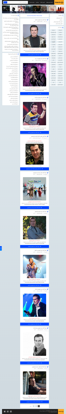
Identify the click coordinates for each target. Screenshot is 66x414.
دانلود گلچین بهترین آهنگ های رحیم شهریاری (39, 136)
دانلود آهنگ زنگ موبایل (14, 64)
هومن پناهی (53, 73)
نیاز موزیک (59, 2)
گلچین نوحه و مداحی (59, 23)
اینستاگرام (11, 411)
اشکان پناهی (53, 55)
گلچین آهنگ (42, 2)
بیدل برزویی (60, 46)
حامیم (53, 60)
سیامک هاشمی (53, 53)
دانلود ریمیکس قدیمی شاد (14, 88)
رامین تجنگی (53, 80)
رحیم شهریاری (60, 75)
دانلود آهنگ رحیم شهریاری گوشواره (41, 211)
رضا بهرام (53, 30)
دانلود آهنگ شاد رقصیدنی (14, 60)
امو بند (53, 51)
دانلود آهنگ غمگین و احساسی (13, 81)
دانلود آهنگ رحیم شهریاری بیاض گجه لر (40, 328)
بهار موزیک (53, 57)
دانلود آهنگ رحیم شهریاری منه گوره (41, 250)
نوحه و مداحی (32, 2)
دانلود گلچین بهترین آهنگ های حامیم (12, 30)
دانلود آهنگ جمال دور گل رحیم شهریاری (40, 172)
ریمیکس (37, 2)
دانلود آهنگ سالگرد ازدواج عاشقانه (12, 94)
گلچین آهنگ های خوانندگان (58, 21)
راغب (53, 82)
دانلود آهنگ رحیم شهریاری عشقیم (41, 19)
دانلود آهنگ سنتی (15, 103)
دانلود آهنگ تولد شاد (14, 62)
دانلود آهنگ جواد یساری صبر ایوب (12, 44)
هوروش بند (53, 44)
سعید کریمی (53, 66)
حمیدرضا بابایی (53, 77)
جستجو (5, 2)
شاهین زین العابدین (53, 42)
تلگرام (8, 411)
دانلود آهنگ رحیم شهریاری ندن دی (41, 58)
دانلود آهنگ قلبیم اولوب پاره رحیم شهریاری (39, 366)
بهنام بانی (60, 32)
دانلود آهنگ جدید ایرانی (14, 56)
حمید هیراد (60, 51)
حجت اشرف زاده (60, 36)
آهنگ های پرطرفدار (49, 2)
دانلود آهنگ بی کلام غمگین (13, 73)
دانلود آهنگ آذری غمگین (14, 92)
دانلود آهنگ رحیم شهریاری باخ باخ (41, 289)
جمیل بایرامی (53, 75)
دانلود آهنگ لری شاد (15, 71)
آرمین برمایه (60, 44)
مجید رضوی (53, 36)
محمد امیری (60, 71)
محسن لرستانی (53, 62)
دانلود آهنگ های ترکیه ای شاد (13, 75)
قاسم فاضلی (53, 64)
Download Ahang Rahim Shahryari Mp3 (34, 15)
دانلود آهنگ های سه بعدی (14, 100)
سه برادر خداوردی (60, 80)
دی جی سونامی (53, 71)
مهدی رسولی (53, 84)
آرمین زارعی (60, 41)
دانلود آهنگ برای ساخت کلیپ (13, 96)
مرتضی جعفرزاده (60, 77)
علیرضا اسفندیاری (60, 84)
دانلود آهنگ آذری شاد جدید (13, 83)
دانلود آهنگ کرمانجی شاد (14, 85)
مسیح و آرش (53, 34)
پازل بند (60, 66)
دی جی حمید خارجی (60, 62)
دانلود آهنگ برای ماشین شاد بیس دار (12, 66)
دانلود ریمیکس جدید (14, 58)
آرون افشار (60, 30)
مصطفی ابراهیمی (60, 53)
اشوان (53, 46)
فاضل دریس (60, 60)
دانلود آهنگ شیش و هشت (13, 90)
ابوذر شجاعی (60, 57)
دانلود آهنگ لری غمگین (14, 98)
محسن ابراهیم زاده (53, 32)
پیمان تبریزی (60, 73)
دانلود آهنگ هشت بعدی (14, 102)
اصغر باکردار (60, 64)
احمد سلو (60, 55)
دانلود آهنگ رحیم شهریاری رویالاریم (41, 97)
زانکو (60, 82)
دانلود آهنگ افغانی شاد (14, 77)
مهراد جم (60, 34)
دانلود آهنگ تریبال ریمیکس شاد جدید (12, 68)
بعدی (31, 406)
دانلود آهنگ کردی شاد (14, 79)
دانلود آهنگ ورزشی (15, 69)
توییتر (5, 411)
